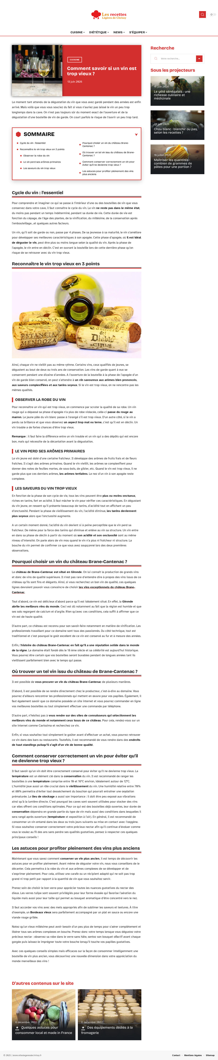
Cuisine (75, 60)
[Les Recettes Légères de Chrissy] (109, 14)
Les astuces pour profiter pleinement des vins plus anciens (107, 173)
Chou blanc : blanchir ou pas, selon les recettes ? (175, 130)
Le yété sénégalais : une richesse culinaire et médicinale (172, 95)
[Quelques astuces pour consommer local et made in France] (43, 1014)
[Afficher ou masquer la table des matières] (96, 135)
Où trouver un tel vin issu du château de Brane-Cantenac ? (108, 154)
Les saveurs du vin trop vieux (39, 168)
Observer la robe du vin (36, 155)
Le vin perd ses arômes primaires (42, 162)
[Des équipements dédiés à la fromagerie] (109, 1014)
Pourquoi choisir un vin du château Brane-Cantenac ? (105, 145)
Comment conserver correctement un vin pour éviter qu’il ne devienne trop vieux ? (108, 163)
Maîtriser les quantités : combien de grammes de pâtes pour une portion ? (173, 163)
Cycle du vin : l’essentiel (32, 143)
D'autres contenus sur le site (43, 983)
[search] (202, 14)
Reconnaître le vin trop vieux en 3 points (42, 149)
